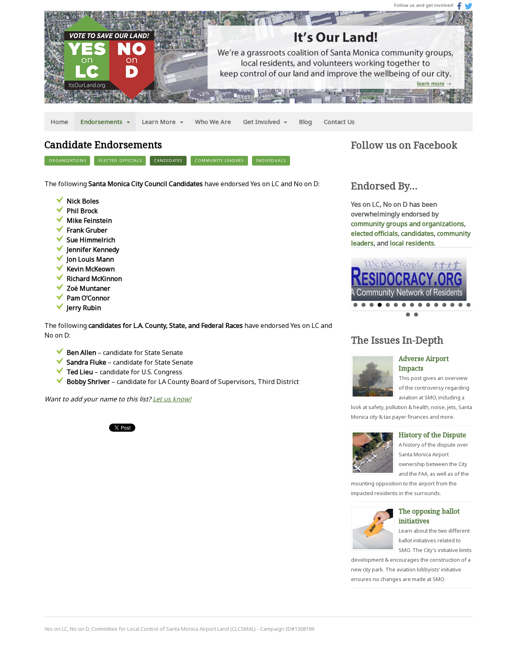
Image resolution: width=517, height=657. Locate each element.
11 (436, 305)
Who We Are (213, 122)
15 (469, 305)
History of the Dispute (432, 434)
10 (428, 305)
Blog (305, 122)
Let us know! (172, 399)
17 (416, 315)
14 (460, 305)
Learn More (159, 122)
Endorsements (101, 122)
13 (452, 305)
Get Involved (261, 122)
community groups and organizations (407, 223)
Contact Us (339, 122)
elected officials (374, 233)
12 (444, 305)
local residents (412, 243)
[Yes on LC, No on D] (109, 95)
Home (59, 122)
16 (408, 315)
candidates (417, 233)
